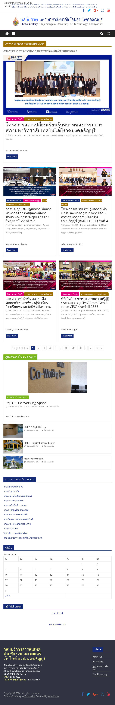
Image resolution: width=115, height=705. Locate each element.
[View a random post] (108, 33)
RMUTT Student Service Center (39, 442)
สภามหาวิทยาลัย (82, 135)
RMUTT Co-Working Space (26, 402)
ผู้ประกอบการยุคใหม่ (88, 314)
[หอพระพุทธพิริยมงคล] (13, 457)
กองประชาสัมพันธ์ (14, 200)
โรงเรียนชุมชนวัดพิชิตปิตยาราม (35, 318)
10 (66, 348)
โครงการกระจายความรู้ (76, 318)
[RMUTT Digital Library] (13, 425)
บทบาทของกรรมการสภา (55, 135)
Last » (99, 348)
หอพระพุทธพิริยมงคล (34, 458)
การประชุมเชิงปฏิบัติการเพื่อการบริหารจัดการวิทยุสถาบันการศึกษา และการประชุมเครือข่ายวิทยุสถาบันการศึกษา (29, 215)
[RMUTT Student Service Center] (13, 441)
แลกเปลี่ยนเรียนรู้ (96, 135)
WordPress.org (100, 674)
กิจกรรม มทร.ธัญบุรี (14, 119)
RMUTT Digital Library (35, 427)
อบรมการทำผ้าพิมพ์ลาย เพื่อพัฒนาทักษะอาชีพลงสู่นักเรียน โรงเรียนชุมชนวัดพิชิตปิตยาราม (28, 302)
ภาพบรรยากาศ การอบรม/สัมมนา (39, 119)
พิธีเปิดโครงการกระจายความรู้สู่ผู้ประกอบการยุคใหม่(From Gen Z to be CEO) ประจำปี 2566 (85, 302)
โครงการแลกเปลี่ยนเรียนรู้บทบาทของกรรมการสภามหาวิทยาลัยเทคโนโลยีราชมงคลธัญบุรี (54, 127)
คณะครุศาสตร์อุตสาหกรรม (16, 314)
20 (73, 348)
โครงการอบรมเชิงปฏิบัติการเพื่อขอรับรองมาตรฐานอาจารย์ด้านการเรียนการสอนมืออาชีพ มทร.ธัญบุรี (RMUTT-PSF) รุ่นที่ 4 (84, 215)
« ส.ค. (7, 595)
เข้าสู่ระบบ (97, 656)
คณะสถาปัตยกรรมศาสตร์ (15, 514)
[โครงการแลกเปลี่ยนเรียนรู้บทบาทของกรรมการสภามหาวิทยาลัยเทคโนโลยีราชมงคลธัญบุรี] (57, 56)
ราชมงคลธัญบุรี (18, 228)
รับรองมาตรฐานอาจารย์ (88, 228)
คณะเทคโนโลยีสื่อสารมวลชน (17, 523)
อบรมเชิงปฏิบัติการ (74, 232)
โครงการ (9, 139)
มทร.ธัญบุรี (70, 135)
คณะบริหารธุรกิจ (11, 491)
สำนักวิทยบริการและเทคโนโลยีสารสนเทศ (22, 537)
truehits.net (57, 613)
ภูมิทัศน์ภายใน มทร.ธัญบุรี (17, 397)
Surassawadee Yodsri (35, 406)
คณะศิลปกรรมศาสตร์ (36, 314)
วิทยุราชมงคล (31, 228)
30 (80, 348)
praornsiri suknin (34, 135)
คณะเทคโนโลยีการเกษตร (15, 505)
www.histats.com (57, 624)
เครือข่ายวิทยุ (16, 232)
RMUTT (48, 310)
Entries (98, 661)
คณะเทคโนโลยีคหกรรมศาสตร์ (17, 496)
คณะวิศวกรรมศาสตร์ (13, 486)
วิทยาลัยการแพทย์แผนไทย (15, 533)
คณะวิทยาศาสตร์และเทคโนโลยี (18, 519)
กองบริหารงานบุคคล (71, 200)
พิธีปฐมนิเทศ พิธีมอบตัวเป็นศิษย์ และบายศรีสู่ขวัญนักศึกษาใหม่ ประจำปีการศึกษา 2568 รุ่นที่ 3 (54, 6)
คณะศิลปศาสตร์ (10, 528)
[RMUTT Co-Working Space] (57, 363)
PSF (102, 225)
